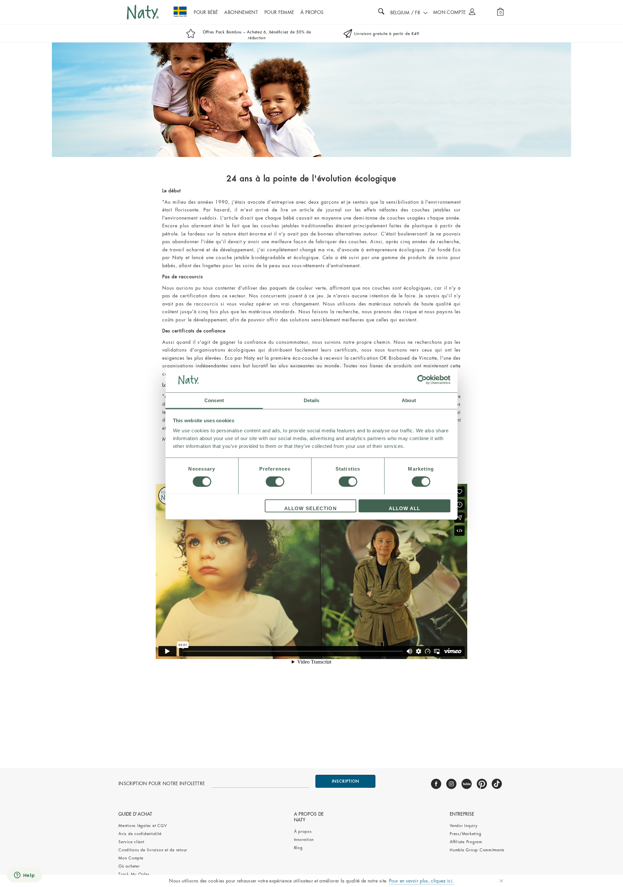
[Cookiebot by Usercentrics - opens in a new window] (422, 380)
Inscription (345, 781)
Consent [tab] (214, 400)
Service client (131, 842)
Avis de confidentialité (140, 834)
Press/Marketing (465, 834)
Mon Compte (130, 858)
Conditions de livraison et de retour (152, 850)
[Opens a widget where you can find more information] (24, 876)
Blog (298, 848)
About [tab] (409, 400)
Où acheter (129, 866)
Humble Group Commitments (477, 850)
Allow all (404, 508)
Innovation (304, 840)
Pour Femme (279, 12)
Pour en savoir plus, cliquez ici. (421, 881)
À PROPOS (312, 12)
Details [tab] (312, 400)
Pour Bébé (206, 12)
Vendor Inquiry (464, 826)
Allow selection (310, 508)
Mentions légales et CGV (142, 826)
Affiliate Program (466, 842)
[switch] (275, 481)
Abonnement (241, 12)
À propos (303, 831)
